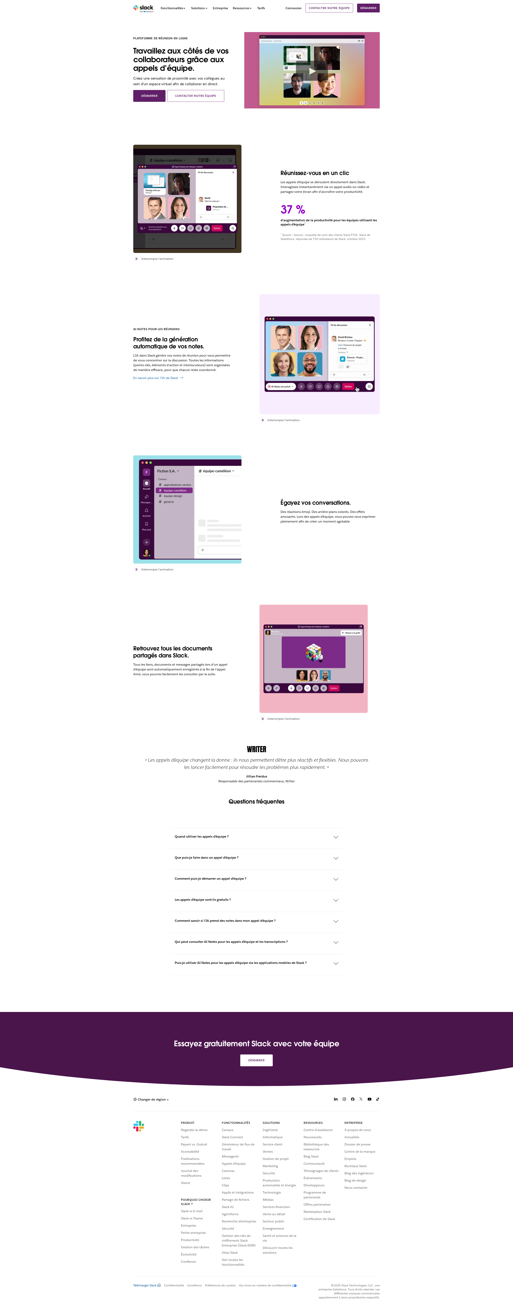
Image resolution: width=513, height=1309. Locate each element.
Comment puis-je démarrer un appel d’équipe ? (210, 878)
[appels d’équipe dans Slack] (187, 509)
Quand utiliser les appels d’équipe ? (202, 836)
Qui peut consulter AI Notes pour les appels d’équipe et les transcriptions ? (231, 942)
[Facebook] (352, 1100)
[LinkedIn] (336, 1100)
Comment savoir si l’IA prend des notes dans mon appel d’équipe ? (225, 921)
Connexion (294, 8)
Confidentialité (174, 1285)
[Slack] (143, 8)
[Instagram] (344, 1100)
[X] (361, 1100)
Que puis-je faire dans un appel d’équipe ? (206, 857)
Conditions (194, 1285)
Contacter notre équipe (329, 8)
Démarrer (368, 8)
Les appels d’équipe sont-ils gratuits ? (203, 900)
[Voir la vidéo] (312, 70)
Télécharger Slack (145, 1285)
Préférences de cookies (220, 1285)
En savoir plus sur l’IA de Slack (155, 378)
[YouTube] (369, 1100)
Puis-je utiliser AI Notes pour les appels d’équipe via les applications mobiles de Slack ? (241, 963)
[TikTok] (378, 1100)
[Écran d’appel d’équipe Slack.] (187, 199)
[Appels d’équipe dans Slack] (314, 659)
